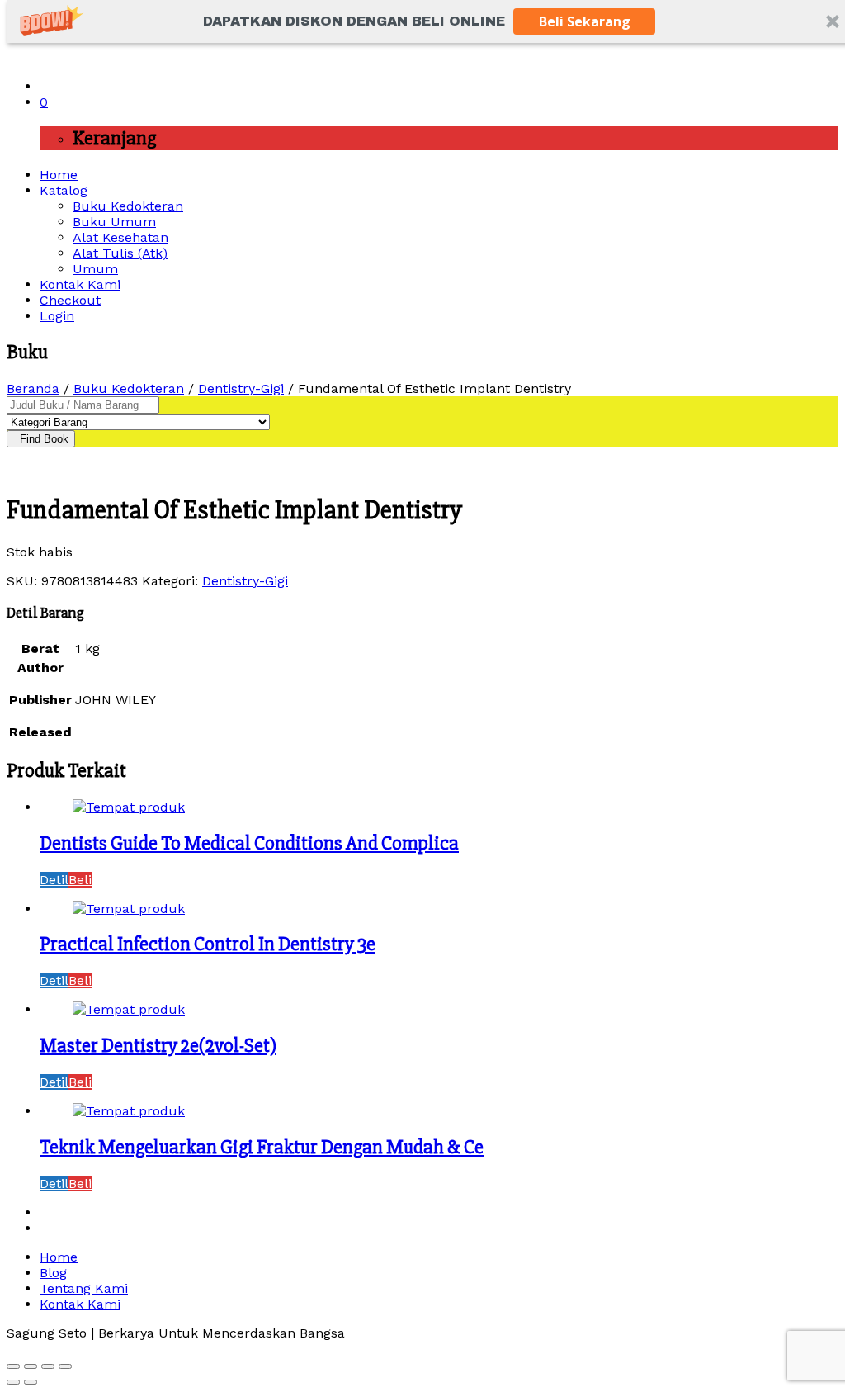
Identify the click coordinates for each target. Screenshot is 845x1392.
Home (59, 174)
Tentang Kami (84, 1288)
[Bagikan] (30, 1366)
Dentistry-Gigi (241, 388)
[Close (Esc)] (13, 1366)
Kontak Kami (80, 284)
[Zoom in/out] (65, 1366)
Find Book (40, 439)
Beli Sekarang (584, 21)
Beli (80, 880)
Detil (54, 880)
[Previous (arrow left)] (13, 1382)
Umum (95, 269)
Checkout (70, 300)
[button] (354, 21)
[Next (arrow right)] (30, 1382)
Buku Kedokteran (128, 206)
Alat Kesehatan (120, 237)
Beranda (33, 388)
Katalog (63, 190)
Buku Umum (114, 222)
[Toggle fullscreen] (47, 1366)
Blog (53, 1273)
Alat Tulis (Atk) (120, 253)
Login (57, 316)
